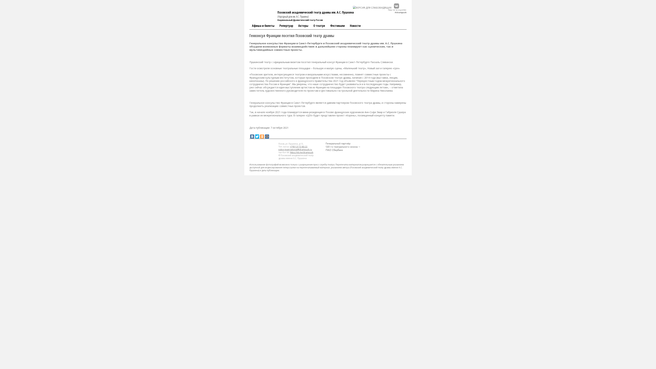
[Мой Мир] (267, 136)
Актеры (303, 26)
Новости (355, 26)
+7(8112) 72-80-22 (298, 146)
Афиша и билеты (263, 26)
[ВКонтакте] (252, 136)
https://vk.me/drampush (301, 152)
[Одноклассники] (262, 136)
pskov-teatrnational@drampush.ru (295, 149)
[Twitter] (257, 136)
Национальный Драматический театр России (300, 20)
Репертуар (286, 26)
